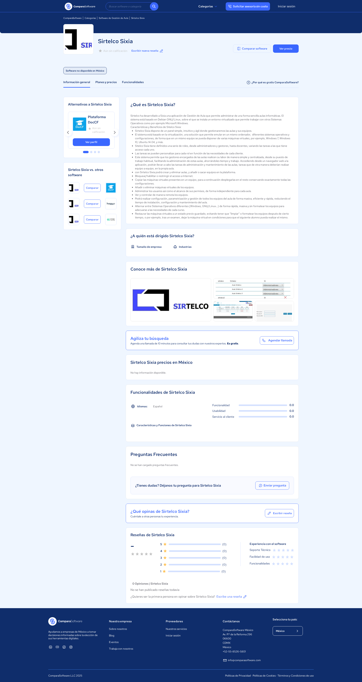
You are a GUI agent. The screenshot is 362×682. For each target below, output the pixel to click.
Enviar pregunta (275, 485)
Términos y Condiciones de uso (296, 675)
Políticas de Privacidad (238, 675)
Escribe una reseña (229, 597)
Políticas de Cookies (264, 675)
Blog (111, 635)
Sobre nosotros (118, 629)
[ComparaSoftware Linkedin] (50, 647)
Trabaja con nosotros (121, 648)
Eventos (114, 642)
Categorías (205, 6)
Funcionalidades (133, 82)
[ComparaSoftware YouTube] (57, 647)
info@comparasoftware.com (244, 660)
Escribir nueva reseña (144, 50)
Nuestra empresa (120, 621)
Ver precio (285, 48)
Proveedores (174, 621)
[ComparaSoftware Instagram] (71, 647)
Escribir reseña (282, 513)
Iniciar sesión (286, 6)
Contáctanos (231, 621)
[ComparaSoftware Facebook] (64, 647)
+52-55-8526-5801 (234, 651)
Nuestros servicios (176, 629)
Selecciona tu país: (285, 619)
